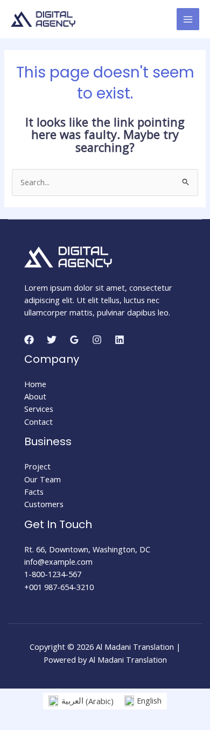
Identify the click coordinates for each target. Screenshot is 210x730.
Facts (34, 491)
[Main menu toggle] (188, 19)
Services (38, 408)
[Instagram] (97, 340)
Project (37, 466)
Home (35, 383)
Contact (38, 421)
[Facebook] (29, 340)
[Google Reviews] (74, 340)
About (35, 396)
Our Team (42, 479)
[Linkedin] (119, 340)
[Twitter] (52, 340)
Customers (44, 504)
